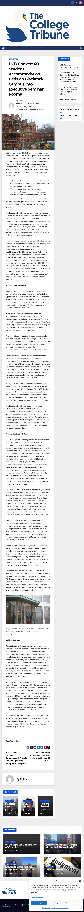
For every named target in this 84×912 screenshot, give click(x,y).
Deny (56, 903)
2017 (10, 59)
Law (52, 866)
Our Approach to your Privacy (60, 908)
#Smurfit (40, 110)
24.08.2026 (11, 851)
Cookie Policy (46, 908)
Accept (39, 903)
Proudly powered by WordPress (12, 905)
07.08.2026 (11, 873)
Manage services (37, 897)
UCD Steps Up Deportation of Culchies (21, 846)
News (15, 59)
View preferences (73, 903)
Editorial (13, 864)
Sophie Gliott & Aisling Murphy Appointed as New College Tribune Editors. (21, 869)
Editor (21, 101)
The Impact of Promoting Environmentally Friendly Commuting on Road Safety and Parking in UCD (17, 758)
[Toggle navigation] (42, 48)
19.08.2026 (51, 851)
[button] (80, 881)
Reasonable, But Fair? (68, 99)
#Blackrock (34, 103)
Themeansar (6, 906)
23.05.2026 (51, 873)
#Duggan (30, 107)
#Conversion (21, 107)
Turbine (13, 842)
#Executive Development (26, 110)
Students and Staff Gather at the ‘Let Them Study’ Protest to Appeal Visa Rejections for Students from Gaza (69, 77)
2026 (7, 801)
